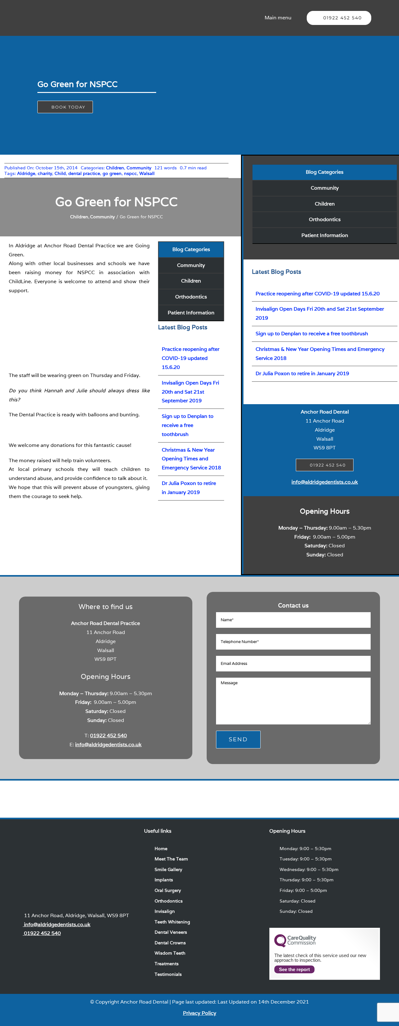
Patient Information (191, 312)
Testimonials (168, 974)
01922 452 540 (108, 735)
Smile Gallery (168, 869)
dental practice (84, 173)
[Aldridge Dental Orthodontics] (124, 790)
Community (139, 168)
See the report (294, 969)
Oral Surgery (168, 890)
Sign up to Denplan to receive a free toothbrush (188, 425)
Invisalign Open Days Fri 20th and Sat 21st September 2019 (190, 392)
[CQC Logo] (295, 945)
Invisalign (165, 911)
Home (161, 848)
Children (115, 168)
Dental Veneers (171, 932)
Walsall (147, 173)
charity (45, 173)
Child (60, 173)
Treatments (167, 963)
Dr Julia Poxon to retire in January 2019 (302, 373)
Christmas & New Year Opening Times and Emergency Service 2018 (191, 459)
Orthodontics (191, 296)
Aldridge (26, 173)
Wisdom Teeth (170, 953)
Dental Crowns (170, 943)
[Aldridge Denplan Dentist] (274, 790)
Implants (164, 880)
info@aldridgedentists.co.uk (324, 482)
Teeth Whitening (172, 922)
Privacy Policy (199, 1013)
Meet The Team (171, 859)
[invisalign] (199, 790)
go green (112, 173)
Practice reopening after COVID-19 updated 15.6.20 (190, 358)
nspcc (130, 173)
